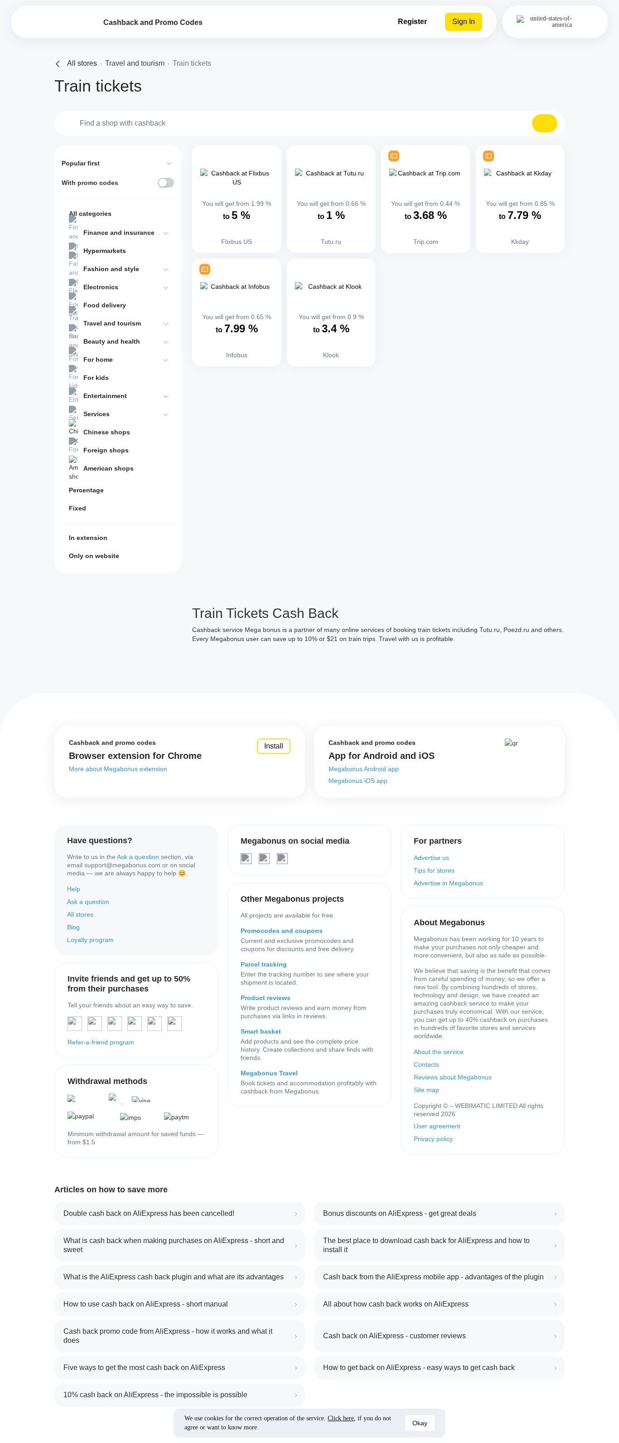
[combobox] (309, 123)
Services (96, 414)
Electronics (100, 287)
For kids (96, 377)
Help (73, 889)
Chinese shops (106, 432)
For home (98, 359)
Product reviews (265, 997)
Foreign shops (106, 450)
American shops (108, 468)
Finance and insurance (119, 232)
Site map (426, 1089)
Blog (73, 927)
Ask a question (138, 856)
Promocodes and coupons (282, 930)
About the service (439, 1051)
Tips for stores (434, 870)
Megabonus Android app (364, 769)
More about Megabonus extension (118, 769)
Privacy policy (433, 1138)
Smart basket (261, 1031)
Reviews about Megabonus (453, 1077)
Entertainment (105, 395)
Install (273, 746)
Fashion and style (111, 268)
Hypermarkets (104, 250)
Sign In (463, 21)
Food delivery (104, 305)
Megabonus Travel (269, 1073)
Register (412, 21)
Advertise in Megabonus (448, 883)
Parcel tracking (264, 964)
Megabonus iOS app (358, 780)
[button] (544, 123)
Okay (419, 1423)
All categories (90, 213)
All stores (80, 914)
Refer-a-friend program (101, 1042)
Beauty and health (111, 341)
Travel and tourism (112, 323)
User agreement (437, 1126)
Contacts (426, 1064)
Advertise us (431, 857)
